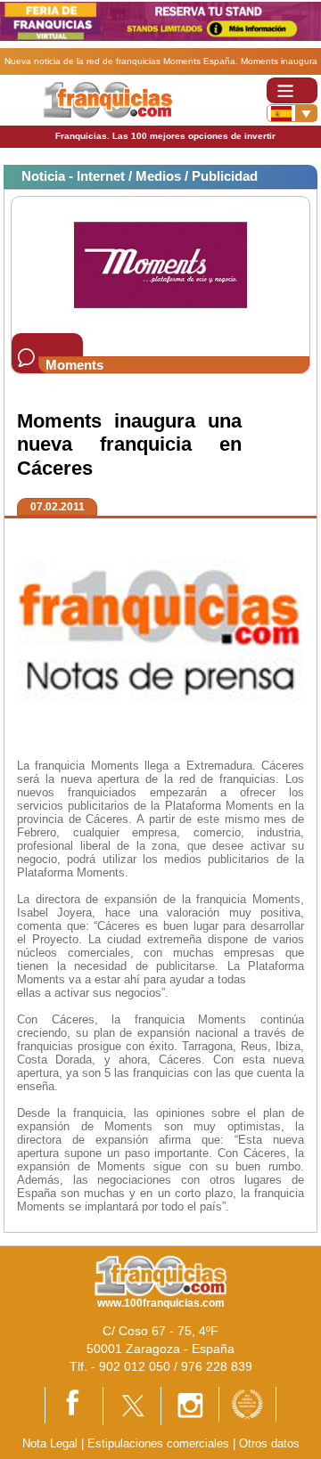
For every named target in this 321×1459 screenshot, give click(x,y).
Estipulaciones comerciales (160, 1443)
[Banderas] (292, 113)
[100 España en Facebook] (74, 1404)
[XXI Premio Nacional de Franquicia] (247, 1403)
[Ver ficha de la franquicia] (160, 264)
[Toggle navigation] (292, 90)
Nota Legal (50, 1443)
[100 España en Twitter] (132, 1405)
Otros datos (269, 1443)
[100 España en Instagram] (190, 1405)
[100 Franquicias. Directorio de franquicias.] (107, 99)
